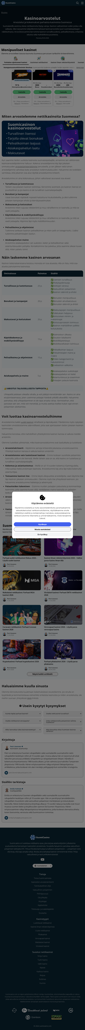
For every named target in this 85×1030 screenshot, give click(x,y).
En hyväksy (42, 534)
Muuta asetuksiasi (42, 529)
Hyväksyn (42, 524)
